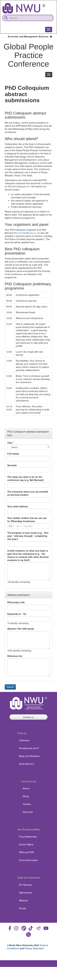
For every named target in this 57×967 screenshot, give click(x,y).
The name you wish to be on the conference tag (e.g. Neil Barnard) (25, 478)
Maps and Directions (29, 756)
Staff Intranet (25, 892)
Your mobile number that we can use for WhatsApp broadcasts (27, 519)
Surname (12, 465)
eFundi (22, 908)
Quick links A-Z (26, 763)
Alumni (26, 788)
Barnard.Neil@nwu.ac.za (26, 232)
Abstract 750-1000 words (20, 628)
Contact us (28, 717)
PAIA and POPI (26, 852)
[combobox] (11, 526)
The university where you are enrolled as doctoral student (27, 493)
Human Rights (26, 844)
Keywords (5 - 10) (16, 613)
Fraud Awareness (28, 836)
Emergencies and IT (29, 748)
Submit (10, 686)
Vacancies (28, 811)
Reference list (14, 656)
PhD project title (16, 602)
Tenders (27, 804)
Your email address (17, 506)
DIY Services (25, 884)
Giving (26, 796)
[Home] (24, 8)
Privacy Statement (34, 948)
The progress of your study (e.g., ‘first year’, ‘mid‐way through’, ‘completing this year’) (27, 536)
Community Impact (28, 860)
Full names (13, 453)
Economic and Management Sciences (29, 36)
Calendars (24, 740)
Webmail (23, 900)
